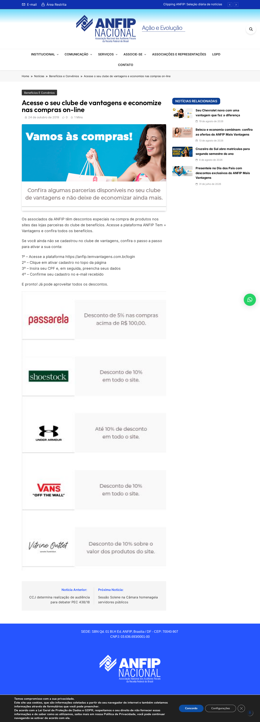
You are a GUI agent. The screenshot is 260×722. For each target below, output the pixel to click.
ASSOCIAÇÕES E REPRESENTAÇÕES (179, 54)
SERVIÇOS (106, 54)
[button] (250, 300)
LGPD (216, 54)
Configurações (220, 708)
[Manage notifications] (250, 712)
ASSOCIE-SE (133, 54)
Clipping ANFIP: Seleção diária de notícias (192, 4)
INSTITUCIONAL (43, 54)
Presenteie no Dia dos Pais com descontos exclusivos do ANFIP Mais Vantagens (223, 173)
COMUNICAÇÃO (76, 54)
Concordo (191, 708)
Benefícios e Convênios (39, 92)
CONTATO (125, 65)
